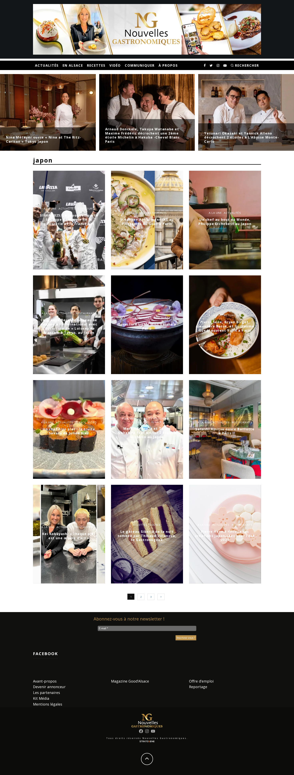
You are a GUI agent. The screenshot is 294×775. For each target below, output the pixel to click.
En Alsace (73, 65)
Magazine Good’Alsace (130, 681)
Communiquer (140, 65)
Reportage (198, 686)
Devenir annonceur (49, 686)
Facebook (45, 653)
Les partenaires (46, 692)
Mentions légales (47, 704)
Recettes (96, 65)
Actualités (47, 65)
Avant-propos (45, 681)
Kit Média (41, 698)
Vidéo (115, 65)
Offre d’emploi (201, 681)
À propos (168, 65)
